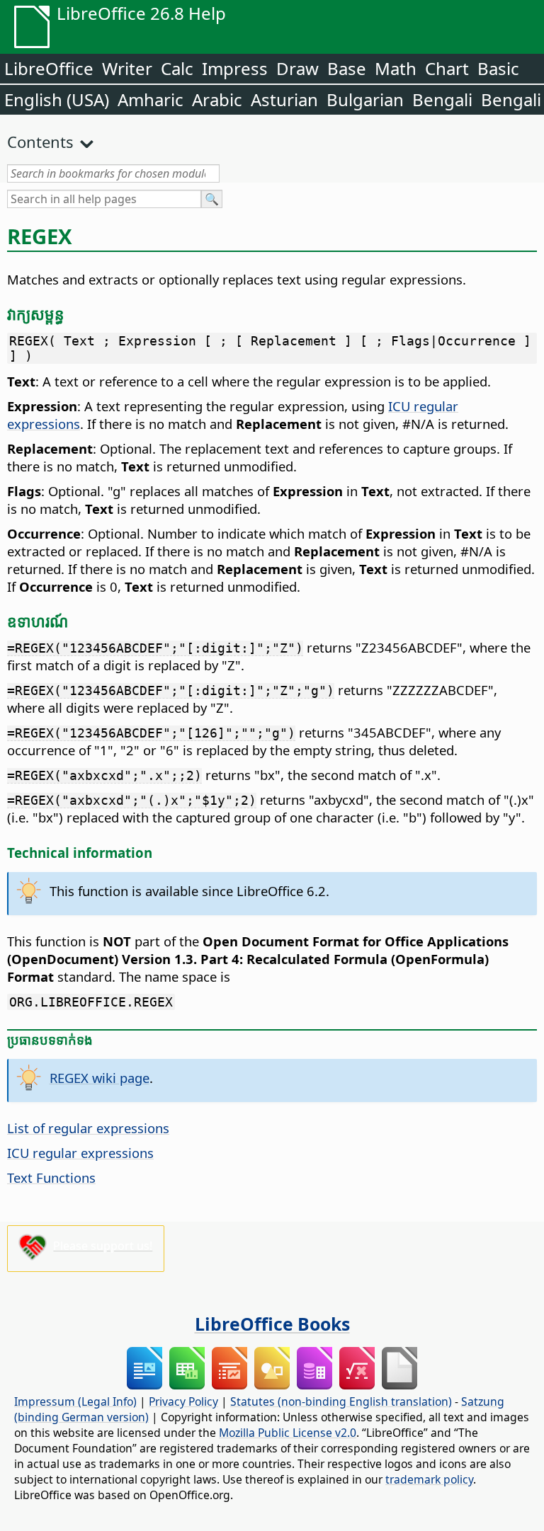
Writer (127, 68)
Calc (177, 68)
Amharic (150, 99)
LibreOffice (49, 68)
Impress (235, 68)
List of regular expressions (88, 1128)
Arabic (217, 99)
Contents (40, 141)
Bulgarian (365, 99)
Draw (297, 68)
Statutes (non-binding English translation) (341, 1401)
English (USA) (56, 99)
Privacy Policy (183, 1401)
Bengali (442, 99)
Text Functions (51, 1177)
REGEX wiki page (99, 1077)
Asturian (284, 99)
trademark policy (429, 1479)
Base (346, 68)
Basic (498, 68)
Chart (447, 68)
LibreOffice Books (272, 1324)
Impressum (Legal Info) (75, 1401)
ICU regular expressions (80, 1153)
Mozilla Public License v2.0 (287, 1432)
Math (395, 68)
